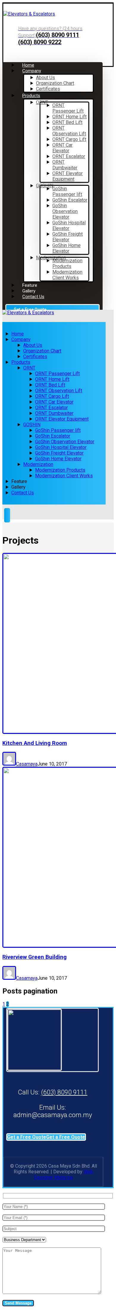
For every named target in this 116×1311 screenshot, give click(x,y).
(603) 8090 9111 (64, 1092)
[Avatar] (9, 764)
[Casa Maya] (29, 14)
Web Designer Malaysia (63, 1174)
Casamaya (26, 764)
